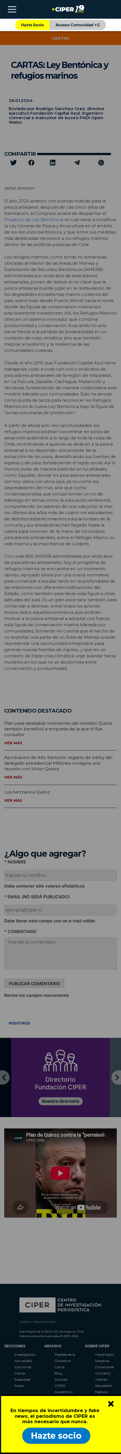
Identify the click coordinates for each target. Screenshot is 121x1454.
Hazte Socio (32, 24)
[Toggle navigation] (12, 9)
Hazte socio (56, 1436)
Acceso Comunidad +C (77, 24)
